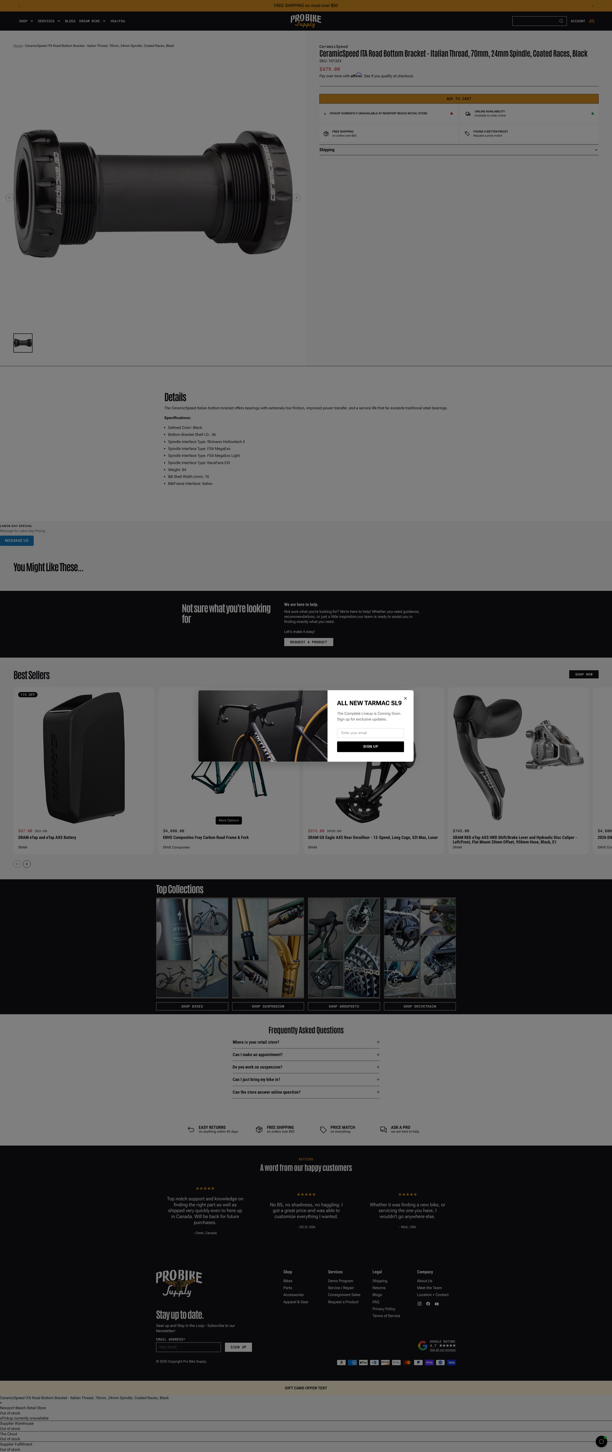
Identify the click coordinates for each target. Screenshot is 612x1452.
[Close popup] (405, 698)
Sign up (370, 746)
